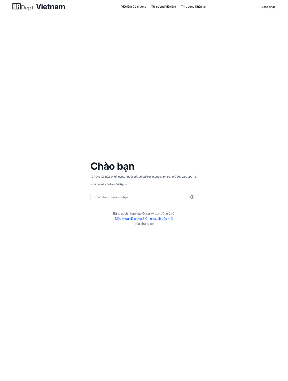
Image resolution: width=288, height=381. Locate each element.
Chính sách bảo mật (159, 219)
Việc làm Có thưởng (133, 6)
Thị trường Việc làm (163, 6)
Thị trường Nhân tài (193, 6)
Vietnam (50, 7)
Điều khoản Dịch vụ (128, 219)
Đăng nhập (268, 6)
